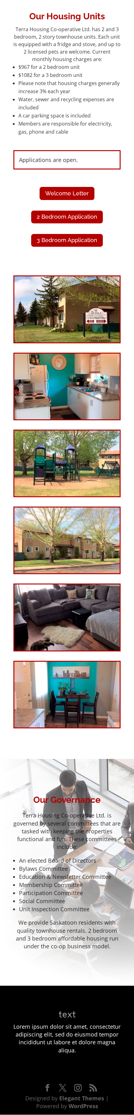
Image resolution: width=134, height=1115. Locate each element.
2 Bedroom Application (67, 216)
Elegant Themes (81, 1098)
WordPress (83, 1106)
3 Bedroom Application (67, 240)
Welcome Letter (67, 193)
